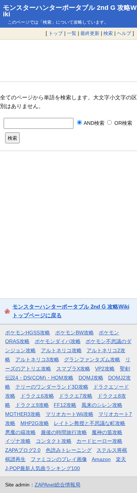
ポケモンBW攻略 (74, 332)
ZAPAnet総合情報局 (57, 485)
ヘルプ (124, 33)
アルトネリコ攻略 (61, 350)
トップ (56, 33)
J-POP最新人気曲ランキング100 (42, 468)
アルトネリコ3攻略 (37, 359)
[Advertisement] (68, 60)
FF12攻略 (65, 405)
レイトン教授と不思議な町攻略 (89, 423)
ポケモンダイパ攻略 (58, 341)
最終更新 (89, 33)
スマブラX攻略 (73, 368)
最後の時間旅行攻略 (64, 432)
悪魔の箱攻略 (20, 432)
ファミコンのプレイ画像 (59, 459)
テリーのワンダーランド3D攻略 (51, 387)
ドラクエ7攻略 (75, 396)
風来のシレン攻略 (101, 405)
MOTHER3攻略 (23, 414)
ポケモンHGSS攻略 (27, 332)
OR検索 (122, 123)
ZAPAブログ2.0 (23, 450)
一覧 (71, 33)
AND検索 (93, 123)
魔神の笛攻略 (107, 432)
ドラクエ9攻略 (32, 405)
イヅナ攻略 (18, 441)
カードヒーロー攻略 (99, 441)
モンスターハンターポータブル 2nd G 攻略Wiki (70, 11)
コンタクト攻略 (54, 441)
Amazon (101, 459)
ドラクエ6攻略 (37, 396)
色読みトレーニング (69, 450)
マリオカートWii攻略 (70, 414)
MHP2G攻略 (34, 423)
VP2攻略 (105, 368)
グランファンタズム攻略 (92, 359)
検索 (108, 33)
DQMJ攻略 (91, 378)
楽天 (121, 459)
